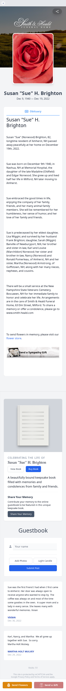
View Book (15, 468)
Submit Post (33, 568)
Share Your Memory (21, 514)
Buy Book (33, 468)
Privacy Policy (24, 677)
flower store (13, 338)
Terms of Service (41, 677)
